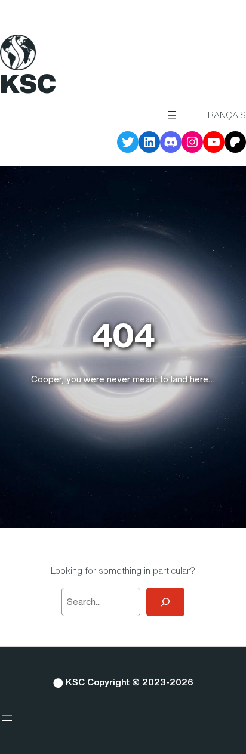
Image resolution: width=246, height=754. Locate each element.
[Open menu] (172, 115)
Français (224, 115)
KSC (28, 83)
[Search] (165, 602)
